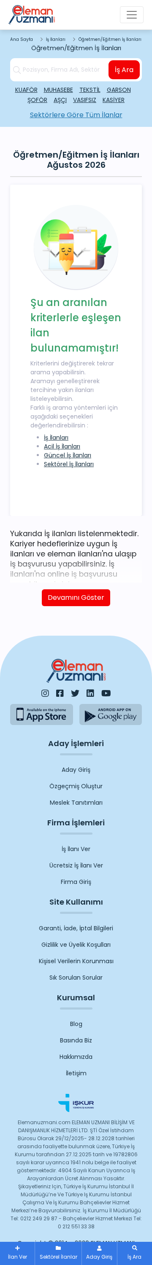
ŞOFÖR (37, 100)
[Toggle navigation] (132, 14)
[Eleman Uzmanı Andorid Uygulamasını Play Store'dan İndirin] (110, 714)
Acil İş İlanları (62, 446)
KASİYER (114, 100)
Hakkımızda (76, 1057)
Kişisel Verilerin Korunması (76, 961)
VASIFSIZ (84, 100)
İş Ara (124, 70)
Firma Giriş (76, 882)
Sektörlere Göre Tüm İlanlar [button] (76, 115)
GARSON (119, 90)
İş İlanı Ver (76, 849)
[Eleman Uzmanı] (31, 15)
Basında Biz (76, 1040)
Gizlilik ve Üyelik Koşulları (76, 944)
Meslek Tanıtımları (76, 802)
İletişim (76, 1073)
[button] (134, 1253)
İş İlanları (55, 39)
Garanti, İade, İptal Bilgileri (76, 928)
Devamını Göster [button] (76, 597)
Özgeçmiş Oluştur (76, 786)
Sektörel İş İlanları (69, 464)
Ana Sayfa (21, 39)
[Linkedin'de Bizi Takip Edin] (90, 693)
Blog (76, 1024)
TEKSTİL (89, 90)
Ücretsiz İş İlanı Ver (76, 865)
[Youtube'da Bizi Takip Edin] (106, 693)
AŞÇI (60, 100)
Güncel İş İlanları (67, 455)
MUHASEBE (58, 90)
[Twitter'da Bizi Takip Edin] (75, 693)
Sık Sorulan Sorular (76, 977)
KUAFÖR (26, 90)
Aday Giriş (76, 769)
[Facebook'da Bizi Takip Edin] (60, 693)
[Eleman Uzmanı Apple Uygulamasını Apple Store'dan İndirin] (41, 714)
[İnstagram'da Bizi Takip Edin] (45, 693)
